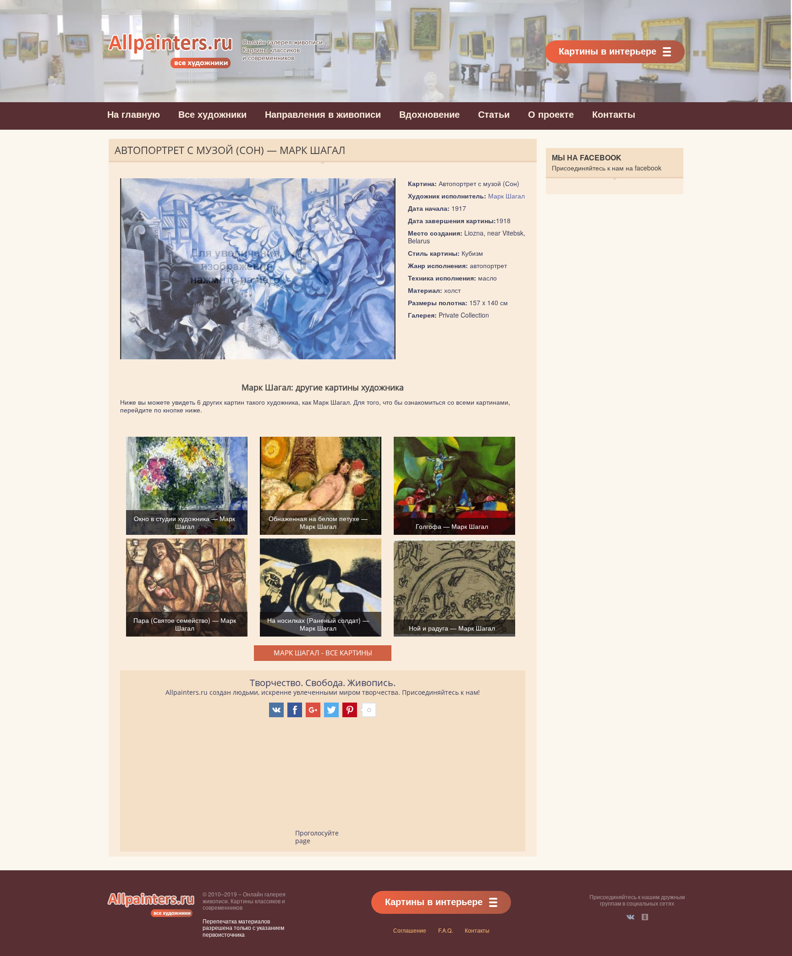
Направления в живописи (323, 114)
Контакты (613, 114)
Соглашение (409, 930)
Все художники (212, 114)
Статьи (494, 114)
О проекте (551, 114)
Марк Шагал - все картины (323, 652)
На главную (133, 114)
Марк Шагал (506, 195)
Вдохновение (429, 114)
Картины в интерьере (607, 50)
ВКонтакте (630, 917)
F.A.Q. (445, 930)
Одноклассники (645, 917)
